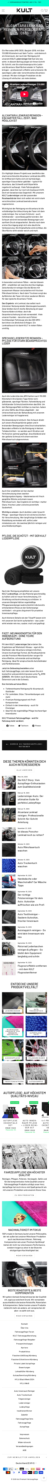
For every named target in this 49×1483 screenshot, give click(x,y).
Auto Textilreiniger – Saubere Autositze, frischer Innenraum (29, 917)
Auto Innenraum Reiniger (24, 1391)
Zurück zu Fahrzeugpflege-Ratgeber (26, 745)
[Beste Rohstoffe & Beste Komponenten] (24, 1274)
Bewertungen (24, 1367)
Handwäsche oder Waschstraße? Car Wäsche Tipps (32, 882)
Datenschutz (24, 1438)
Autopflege (24, 1427)
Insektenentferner (24, 1411)
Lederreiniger (24, 1403)
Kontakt (24, 1324)
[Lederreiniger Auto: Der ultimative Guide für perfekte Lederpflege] (9, 799)
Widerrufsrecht (24, 1442)
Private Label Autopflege (24, 1363)
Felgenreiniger (24, 1399)
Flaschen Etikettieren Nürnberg (24, 1359)
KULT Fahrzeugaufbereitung (24, 1336)
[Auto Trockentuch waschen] (9, 865)
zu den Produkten (24, 1195)
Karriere (24, 1348)
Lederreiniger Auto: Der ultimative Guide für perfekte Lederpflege (30, 799)
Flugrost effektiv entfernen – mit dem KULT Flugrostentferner (32, 969)
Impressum (24, 1434)
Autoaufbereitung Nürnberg (24, 1375)
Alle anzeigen (24, 770)
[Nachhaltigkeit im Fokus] (24, 1214)
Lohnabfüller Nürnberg (24, 1371)
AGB (24, 1450)
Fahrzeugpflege (24, 1423)
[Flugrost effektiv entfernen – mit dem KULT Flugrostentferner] (9, 968)
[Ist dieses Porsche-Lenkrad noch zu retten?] (9, 834)
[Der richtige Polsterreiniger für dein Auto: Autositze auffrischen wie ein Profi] (9, 897)
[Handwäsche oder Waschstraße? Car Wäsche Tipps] (9, 881)
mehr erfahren (24, 1255)
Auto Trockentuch (24, 1395)
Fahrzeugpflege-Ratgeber (24, 1340)
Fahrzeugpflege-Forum (24, 1332)
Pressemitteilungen (24, 1344)
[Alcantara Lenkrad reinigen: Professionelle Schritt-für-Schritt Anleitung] (9, 815)
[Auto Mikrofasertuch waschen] (9, 850)
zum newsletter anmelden (24, 1457)
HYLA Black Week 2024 (24, 1379)
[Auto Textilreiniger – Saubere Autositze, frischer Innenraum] (9, 917)
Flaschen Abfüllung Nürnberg (24, 1355)
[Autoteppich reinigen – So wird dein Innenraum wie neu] (9, 933)
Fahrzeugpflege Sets (24, 1419)
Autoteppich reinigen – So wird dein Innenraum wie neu (32, 933)
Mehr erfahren (24, 1316)
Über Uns (24, 1328)
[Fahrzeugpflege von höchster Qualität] (24, 1156)
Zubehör (24, 1415)
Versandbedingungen (24, 1446)
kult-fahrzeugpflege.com (13, 671)
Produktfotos (24, 1351)
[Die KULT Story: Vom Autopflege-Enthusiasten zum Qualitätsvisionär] (9, 782)
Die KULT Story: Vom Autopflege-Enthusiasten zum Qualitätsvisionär (31, 783)
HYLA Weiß (24, 1383)
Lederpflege (24, 1407)
